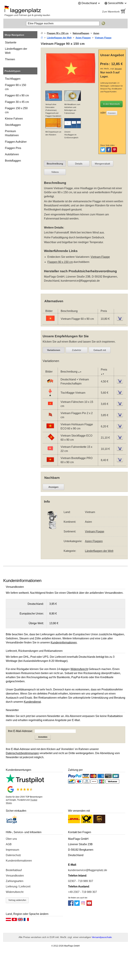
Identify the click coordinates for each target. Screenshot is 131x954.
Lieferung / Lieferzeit (18, 886)
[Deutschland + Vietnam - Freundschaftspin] (50, 384)
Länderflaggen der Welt (16, 50)
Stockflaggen (13, 124)
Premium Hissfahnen (12, 133)
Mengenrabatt (102, 163)
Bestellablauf (14, 870)
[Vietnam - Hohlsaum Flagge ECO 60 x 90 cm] (50, 429)
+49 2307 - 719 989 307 (82, 891)
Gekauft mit (99, 350)
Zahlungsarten (14, 881)
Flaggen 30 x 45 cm (17, 101)
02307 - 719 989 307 (80, 881)
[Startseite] (42, 33)
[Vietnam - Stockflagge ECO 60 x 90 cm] (50, 440)
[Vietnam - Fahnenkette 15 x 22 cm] (50, 452)
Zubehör (76, 350)
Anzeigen (53, 487)
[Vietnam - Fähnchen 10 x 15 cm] (50, 407)
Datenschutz (13, 855)
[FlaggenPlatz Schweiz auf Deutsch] (14, 920)
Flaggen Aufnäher (16, 141)
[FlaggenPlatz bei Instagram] (83, 904)
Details (78, 163)
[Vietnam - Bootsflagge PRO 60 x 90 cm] (50, 463)
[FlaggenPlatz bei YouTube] (89, 904)
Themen (10, 59)
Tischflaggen (12, 78)
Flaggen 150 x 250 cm (16, 110)
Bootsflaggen (13, 160)
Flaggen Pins (13, 148)
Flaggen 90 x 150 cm (15, 87)
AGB (9, 844)
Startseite (10, 42)
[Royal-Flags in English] (20, 920)
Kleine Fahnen (14, 118)
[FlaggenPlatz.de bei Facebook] (71, 904)
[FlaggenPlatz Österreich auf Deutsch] (8, 920)
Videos (55, 172)
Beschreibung (55, 163)
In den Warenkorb (111, 104)
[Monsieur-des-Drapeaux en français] (26, 920)
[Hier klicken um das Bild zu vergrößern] (70, 85)
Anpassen (112, 113)
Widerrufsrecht (14, 891)
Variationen (53, 350)
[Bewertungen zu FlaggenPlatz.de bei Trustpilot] (25, 782)
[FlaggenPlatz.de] (33, 12)
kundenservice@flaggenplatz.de (80, 280)
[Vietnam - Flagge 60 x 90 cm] (50, 322)
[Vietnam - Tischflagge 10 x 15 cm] (50, 396)
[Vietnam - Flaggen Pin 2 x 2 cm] (50, 418)
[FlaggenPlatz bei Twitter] (77, 904)
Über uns (11, 838)
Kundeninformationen (19, 860)
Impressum (12, 849)
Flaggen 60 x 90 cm (17, 95)
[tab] (55, 164)
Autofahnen (12, 154)
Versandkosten (15, 875)
